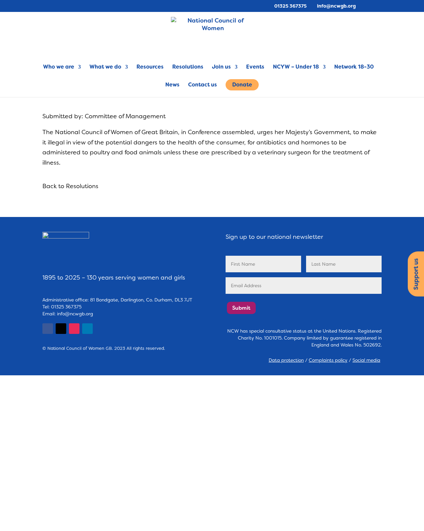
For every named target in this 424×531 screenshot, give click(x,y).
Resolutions (187, 67)
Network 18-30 (354, 67)
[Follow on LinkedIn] (87, 328)
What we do (105, 67)
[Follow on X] (61, 328)
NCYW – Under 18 (296, 67)
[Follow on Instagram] (74, 328)
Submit (241, 307)
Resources (150, 67)
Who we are (58, 67)
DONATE (21, 510)
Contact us (202, 85)
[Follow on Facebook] (47, 328)
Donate (242, 84)
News (172, 85)
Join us (221, 67)
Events (255, 67)
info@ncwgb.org (75, 314)
